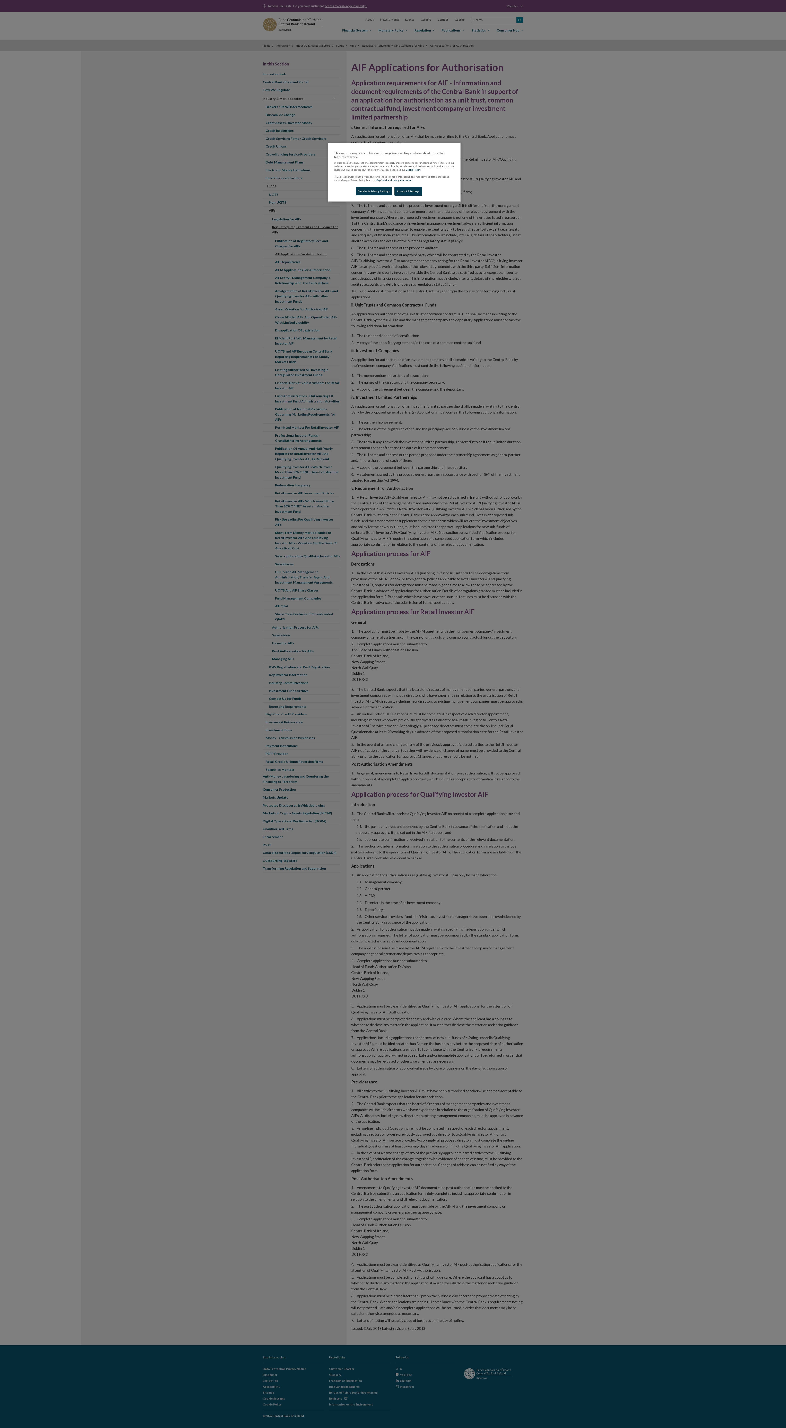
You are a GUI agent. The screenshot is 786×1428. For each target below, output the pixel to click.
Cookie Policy (413, 169)
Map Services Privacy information (394, 180)
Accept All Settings (408, 191)
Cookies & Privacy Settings (374, 191)
